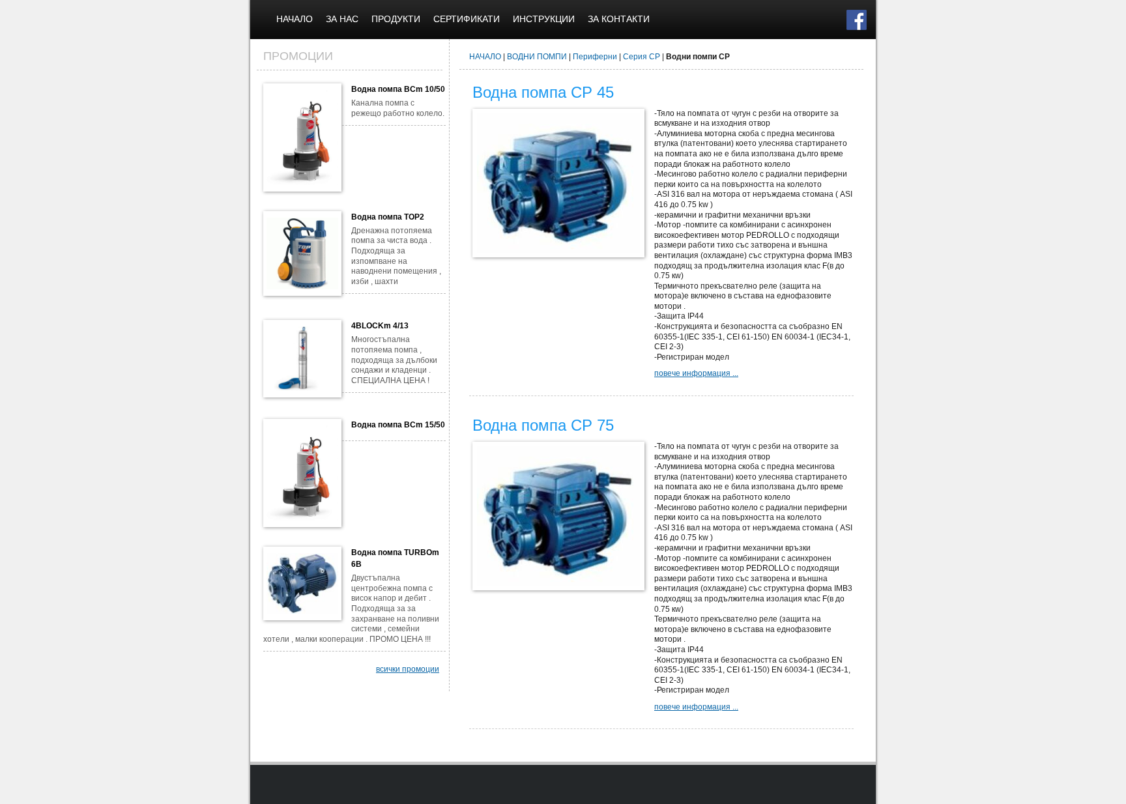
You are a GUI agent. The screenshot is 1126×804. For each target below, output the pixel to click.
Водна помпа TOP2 (387, 217)
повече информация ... (696, 373)
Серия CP (641, 56)
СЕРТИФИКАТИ (466, 19)
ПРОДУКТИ (395, 19)
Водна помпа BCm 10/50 (398, 89)
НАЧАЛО (294, 19)
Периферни (595, 56)
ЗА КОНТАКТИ (619, 19)
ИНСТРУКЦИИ (544, 19)
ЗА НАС (342, 19)
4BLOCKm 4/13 (380, 325)
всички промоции (407, 669)
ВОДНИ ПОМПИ (537, 56)
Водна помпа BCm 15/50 (398, 424)
